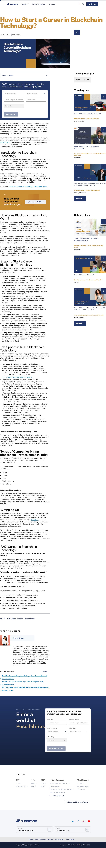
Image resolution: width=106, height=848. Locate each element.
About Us (52, 4)
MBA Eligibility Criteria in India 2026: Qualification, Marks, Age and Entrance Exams (25, 689)
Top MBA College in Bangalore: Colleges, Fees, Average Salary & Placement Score (24, 677)
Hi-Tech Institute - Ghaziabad (58, 783)
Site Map (20, 774)
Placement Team (82, 786)
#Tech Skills (30, 619)
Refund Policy (70, 839)
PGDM (86, 80)
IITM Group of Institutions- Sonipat (60, 789)
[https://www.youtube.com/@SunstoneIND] (89, 821)
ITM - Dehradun (54, 786)
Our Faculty (81, 789)
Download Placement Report (78, 802)
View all (79, 198)
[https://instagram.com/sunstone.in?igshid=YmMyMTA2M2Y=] (83, 821)
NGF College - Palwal (56, 792)
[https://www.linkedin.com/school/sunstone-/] (73, 821)
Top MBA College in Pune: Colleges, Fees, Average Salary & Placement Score (22, 683)
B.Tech (18, 783)
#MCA (2, 619)
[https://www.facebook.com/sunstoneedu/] (78, 821)
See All (44, 671)
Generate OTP (11, 114)
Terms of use (33, 839)
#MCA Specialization (15, 619)
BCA (42, 783)
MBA (78, 80)
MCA (42, 786)
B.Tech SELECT (21, 786)
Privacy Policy (59, 839)
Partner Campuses (38, 4)
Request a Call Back (36, 202)
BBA (32, 786)
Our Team (80, 783)
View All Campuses (55, 796)
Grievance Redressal (46, 839)
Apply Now (92, 4)
